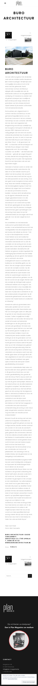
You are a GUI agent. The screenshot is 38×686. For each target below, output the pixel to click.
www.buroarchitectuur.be (18, 543)
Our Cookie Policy (12, 678)
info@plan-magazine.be (11, 669)
